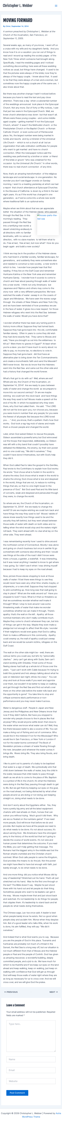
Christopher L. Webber (18, 5)
